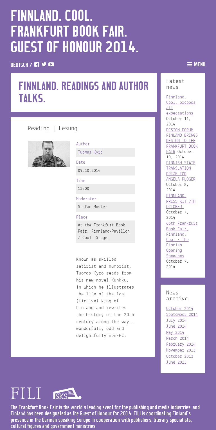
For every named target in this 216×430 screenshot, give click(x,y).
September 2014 (182, 315)
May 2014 (175, 333)
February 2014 (180, 344)
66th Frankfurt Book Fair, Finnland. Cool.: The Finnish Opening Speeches (182, 240)
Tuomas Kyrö (90, 152)
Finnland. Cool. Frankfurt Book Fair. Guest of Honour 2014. (75, 32)
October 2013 (179, 357)
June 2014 (176, 326)
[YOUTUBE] (51, 65)
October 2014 (179, 309)
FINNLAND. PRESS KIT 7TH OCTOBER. (180, 201)
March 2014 (177, 339)
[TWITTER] (44, 65)
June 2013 (176, 362)
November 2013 (180, 350)
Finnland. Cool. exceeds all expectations (180, 105)
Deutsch (19, 65)
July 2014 (176, 321)
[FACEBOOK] (36, 65)
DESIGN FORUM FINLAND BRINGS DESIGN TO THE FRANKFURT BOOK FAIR (182, 141)
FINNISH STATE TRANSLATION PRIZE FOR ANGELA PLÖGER (180, 171)
